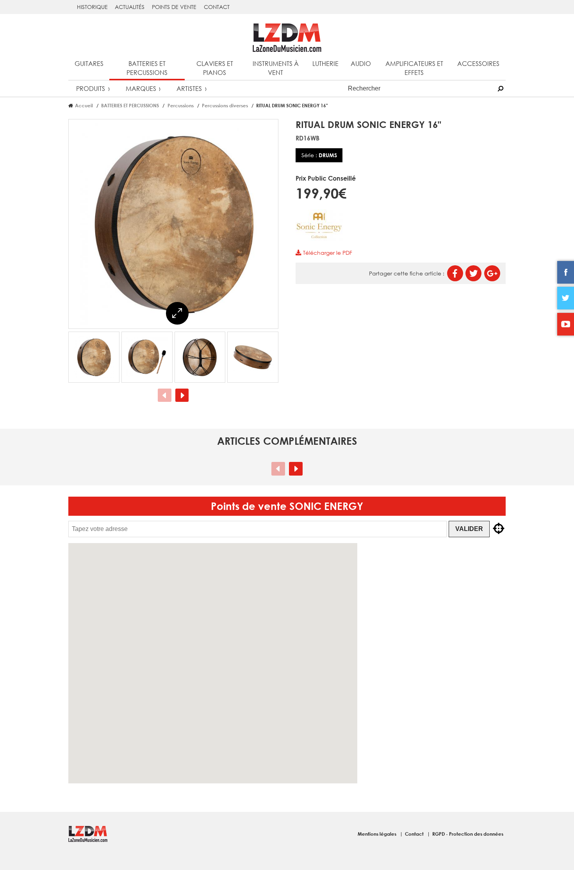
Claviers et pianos (214, 67)
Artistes (189, 88)
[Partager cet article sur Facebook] (455, 273)
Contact (217, 7)
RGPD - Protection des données (467, 834)
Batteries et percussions (147, 67)
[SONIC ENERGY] (319, 238)
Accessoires (478, 63)
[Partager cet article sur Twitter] (473, 273)
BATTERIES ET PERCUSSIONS (130, 105)
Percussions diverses (225, 105)
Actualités (129, 7)
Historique (92, 7)
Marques (141, 88)
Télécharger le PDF (326, 252)
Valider (469, 529)
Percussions (181, 105)
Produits (90, 88)
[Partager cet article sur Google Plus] (492, 273)
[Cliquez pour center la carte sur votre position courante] (499, 529)
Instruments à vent (276, 67)
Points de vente (174, 7)
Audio (361, 63)
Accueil (84, 105)
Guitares (89, 63)
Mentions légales (378, 834)
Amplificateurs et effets (414, 67)
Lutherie (325, 63)
